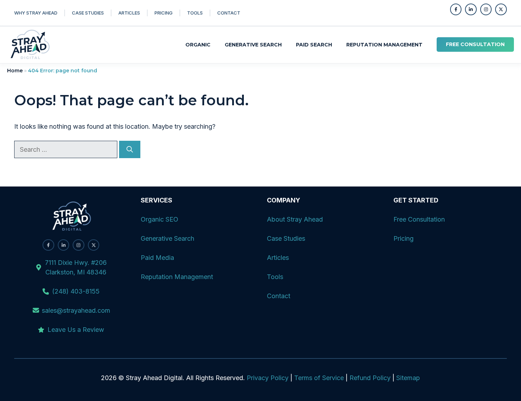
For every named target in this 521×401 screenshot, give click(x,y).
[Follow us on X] (501, 9)
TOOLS (195, 13)
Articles (129, 13)
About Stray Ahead (295, 219)
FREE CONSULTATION (475, 44)
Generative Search (253, 44)
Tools (275, 276)
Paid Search (314, 44)
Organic (198, 44)
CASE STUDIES (88, 13)
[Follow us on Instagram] (486, 9)
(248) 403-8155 (76, 291)
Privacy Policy (267, 377)
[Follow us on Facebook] (456, 9)
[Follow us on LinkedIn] (471, 9)
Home (15, 70)
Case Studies (286, 238)
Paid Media (157, 257)
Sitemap (408, 377)
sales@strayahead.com (76, 310)
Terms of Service (319, 377)
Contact (278, 296)
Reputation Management (384, 44)
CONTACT (228, 13)
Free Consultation (419, 219)
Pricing (164, 13)
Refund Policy (370, 377)
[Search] (129, 149)
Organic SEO (159, 219)
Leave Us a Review (75, 329)
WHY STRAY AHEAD (35, 13)
